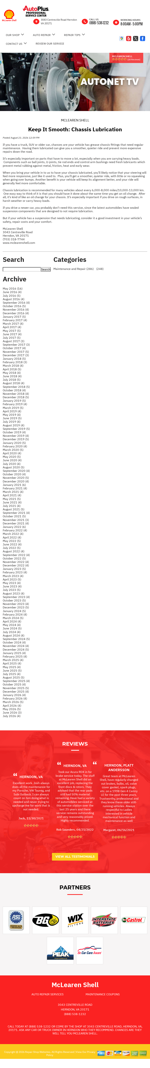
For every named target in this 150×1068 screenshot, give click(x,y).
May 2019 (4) (12, 414)
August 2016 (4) (13, 299)
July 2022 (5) (11, 548)
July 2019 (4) (11, 421)
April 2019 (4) (12, 411)
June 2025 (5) (12, 670)
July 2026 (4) (11, 716)
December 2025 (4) (16, 691)
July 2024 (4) (11, 632)
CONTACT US (14, 43)
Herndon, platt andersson (119, 767)
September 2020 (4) (16, 471)
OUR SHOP (13, 35)
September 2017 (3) (16, 344)
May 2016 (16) (12, 288)
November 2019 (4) (16, 435)
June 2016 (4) (12, 292)
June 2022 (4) (12, 544)
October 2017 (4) (14, 348)
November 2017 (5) (16, 352)
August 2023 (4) (13, 593)
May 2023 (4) (12, 583)
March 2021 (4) (13, 492)
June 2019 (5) (12, 418)
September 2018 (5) (16, 387)
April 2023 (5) (12, 579)
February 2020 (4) (15, 446)
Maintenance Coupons (103, 994)
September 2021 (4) (16, 513)
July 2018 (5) (11, 379)
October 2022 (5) (14, 558)
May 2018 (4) (12, 373)
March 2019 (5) (13, 408)
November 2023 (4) (16, 604)
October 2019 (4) (14, 432)
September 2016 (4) (16, 302)
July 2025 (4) (11, 674)
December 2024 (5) (16, 649)
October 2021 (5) (14, 516)
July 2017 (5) (11, 337)
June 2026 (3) (12, 712)
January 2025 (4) (14, 653)
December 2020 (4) (16, 481)
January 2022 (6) (14, 527)
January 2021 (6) (14, 485)
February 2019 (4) (15, 404)
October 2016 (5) (14, 306)
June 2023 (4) (12, 586)
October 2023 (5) (14, 600)
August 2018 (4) (13, 383)
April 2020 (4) (12, 453)
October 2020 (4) (14, 474)
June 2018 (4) (12, 376)
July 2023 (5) (11, 590)
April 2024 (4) (12, 621)
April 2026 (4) (12, 705)
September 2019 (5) (16, 429)
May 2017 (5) (12, 331)
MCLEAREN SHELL (75, 120)
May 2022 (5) (12, 541)
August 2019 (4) (13, 425)
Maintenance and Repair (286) (73, 269)
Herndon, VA (31, 777)
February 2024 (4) (15, 614)
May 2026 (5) (12, 709)
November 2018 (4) (16, 394)
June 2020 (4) (12, 460)
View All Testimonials (75, 856)
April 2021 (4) (12, 495)
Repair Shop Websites (37, 1052)
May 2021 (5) (12, 499)
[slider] (119, 59)
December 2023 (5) (16, 607)
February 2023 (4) (15, 572)
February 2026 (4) (15, 698)
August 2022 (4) (13, 551)
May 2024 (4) (12, 625)
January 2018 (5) (14, 358)
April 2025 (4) (12, 663)
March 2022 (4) (13, 534)
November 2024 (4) (16, 646)
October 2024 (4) (14, 642)
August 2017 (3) (13, 341)
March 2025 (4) (13, 660)
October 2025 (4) (14, 684)
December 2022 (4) (16, 565)
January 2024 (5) (14, 611)
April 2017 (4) (12, 327)
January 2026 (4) (14, 695)
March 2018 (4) (13, 365)
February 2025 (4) (15, 656)
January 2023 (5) (14, 569)
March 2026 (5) (13, 702)
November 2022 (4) (16, 562)
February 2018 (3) (15, 362)
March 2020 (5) (13, 450)
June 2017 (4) (12, 334)
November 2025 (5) (16, 688)
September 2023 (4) (16, 597)
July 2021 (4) (11, 506)
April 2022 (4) (12, 537)
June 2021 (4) (12, 502)
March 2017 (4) (13, 323)
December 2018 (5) (16, 397)
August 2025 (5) (13, 677)
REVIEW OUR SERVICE (50, 43)
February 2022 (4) (15, 530)
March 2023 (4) (13, 576)
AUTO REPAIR (42, 35)
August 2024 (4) (13, 635)
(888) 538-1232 (99, 22)
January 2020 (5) (14, 443)
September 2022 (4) (16, 555)
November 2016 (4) (16, 309)
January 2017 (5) (14, 316)
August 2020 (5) (13, 467)
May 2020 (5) (12, 456)
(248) (99, 269)
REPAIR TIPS (72, 35)
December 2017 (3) (16, 355)
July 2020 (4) (11, 464)
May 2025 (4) (12, 667)
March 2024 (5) (13, 618)
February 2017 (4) (15, 320)
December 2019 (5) (16, 439)
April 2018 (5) (12, 369)
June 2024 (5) (12, 628)
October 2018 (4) (14, 390)
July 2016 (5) (11, 295)
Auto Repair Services (47, 994)
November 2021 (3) (16, 520)
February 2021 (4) (15, 488)
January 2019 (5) (14, 400)
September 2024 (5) (16, 639)
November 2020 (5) (16, 477)
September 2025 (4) (16, 681)
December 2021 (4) (16, 523)
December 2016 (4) (16, 313)
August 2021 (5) (13, 509)
